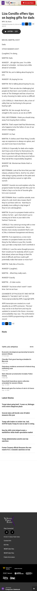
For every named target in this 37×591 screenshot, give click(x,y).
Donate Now (29, 3)
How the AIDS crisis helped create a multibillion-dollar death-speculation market (17, 431)
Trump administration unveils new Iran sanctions (15, 440)
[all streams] (34, 588)
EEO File (6, 545)
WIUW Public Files (9, 553)
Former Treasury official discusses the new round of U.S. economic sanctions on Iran (16, 449)
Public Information (9, 557)
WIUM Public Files (9, 549)
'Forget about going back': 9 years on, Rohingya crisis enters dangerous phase (18, 405)
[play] (3, 589)
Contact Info (7, 540)
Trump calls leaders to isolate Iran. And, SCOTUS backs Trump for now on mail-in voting (18, 423)
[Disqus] (18, 486)
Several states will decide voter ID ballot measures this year (16, 414)
